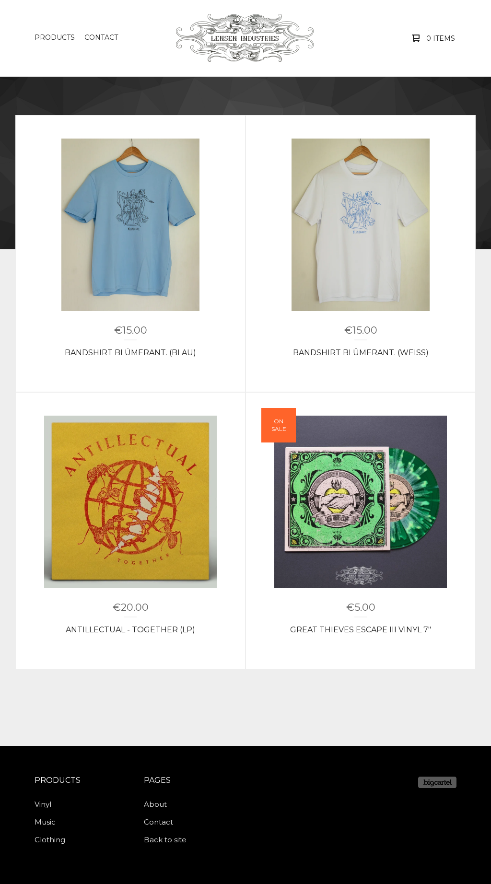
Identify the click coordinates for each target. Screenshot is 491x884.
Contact (101, 37)
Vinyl (43, 804)
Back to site (165, 839)
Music (45, 821)
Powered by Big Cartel (437, 782)
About (155, 804)
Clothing (50, 839)
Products (55, 37)
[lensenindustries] (245, 38)
